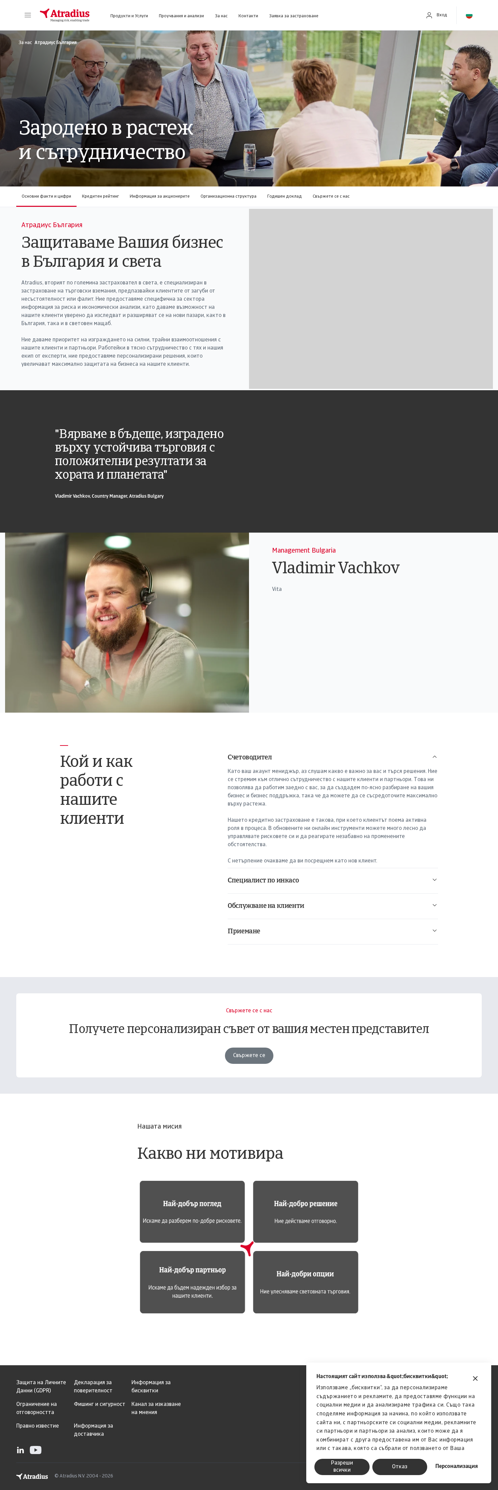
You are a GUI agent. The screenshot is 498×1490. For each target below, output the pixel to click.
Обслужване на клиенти (266, 906)
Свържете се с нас (331, 196)
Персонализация (456, 1466)
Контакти (248, 16)
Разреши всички (342, 1467)
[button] (27, 15)
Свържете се (249, 1055)
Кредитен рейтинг (100, 196)
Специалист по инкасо (263, 880)
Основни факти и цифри (46, 196)
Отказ (399, 1467)
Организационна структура (228, 196)
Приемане (244, 931)
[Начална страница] (64, 15)
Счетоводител (250, 757)
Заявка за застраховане (293, 16)
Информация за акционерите (160, 196)
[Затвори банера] (475, 1379)
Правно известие (37, 1426)
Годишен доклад (284, 196)
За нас (221, 16)
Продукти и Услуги (129, 16)
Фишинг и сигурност (99, 1404)
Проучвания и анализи (181, 16)
